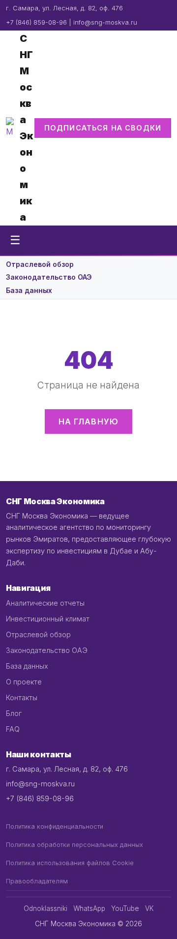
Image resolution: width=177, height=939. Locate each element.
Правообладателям (37, 881)
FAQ (13, 729)
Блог (14, 713)
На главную (89, 421)
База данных (29, 290)
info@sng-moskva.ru (105, 22)
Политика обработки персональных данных (74, 844)
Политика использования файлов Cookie (70, 863)
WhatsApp (89, 908)
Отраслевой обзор (40, 264)
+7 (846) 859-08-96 (36, 22)
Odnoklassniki (45, 908)
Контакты (21, 697)
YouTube (125, 908)
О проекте (24, 682)
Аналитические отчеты (45, 603)
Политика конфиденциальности (54, 826)
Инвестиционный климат (47, 619)
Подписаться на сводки (102, 128)
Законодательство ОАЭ (49, 277)
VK (149, 908)
